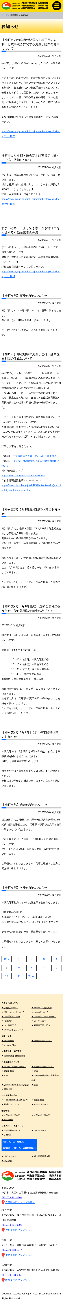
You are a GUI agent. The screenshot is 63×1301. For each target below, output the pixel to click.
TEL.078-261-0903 (12, 1225)
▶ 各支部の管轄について (42, 1066)
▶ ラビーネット (38, 1130)
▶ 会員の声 (7, 1021)
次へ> (31, 976)
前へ (6, 959)
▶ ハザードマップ (39, 1104)
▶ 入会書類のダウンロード (43, 1016)
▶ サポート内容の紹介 (41, 1008)
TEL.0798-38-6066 (12, 1275)
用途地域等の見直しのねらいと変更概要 (35, 456)
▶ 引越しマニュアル (11, 1104)
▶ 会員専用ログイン (11, 1130)
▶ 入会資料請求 (9, 1025)
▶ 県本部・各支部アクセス (14, 1066)
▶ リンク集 (7, 1161)
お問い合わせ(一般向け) (13, 1142)
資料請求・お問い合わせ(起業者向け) (18, 1148)
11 (19, 976)
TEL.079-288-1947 (12, 1250)
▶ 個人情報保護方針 (40, 1156)
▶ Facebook (7, 1119)
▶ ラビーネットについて (13, 1012)
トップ (4, 15)
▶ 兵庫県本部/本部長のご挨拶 (15, 1085)
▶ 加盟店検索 (8, 1071)
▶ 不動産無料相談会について (15, 1100)
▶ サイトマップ (9, 1156)
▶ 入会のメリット (10, 1008)
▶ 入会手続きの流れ (11, 1016)
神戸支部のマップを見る (18, 1230)
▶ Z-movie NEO (9, 1045)
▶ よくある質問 (38, 1021)
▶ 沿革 (34, 1071)
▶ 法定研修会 (8, 1040)
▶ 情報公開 (7, 1089)
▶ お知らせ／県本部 (11, 1115)
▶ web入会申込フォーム (13, 1030)
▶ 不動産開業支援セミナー (43, 1025)
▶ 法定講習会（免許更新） (14, 1056)
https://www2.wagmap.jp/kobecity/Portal (23, 475)
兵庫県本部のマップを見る (20, 1202)
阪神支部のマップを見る (18, 1280)
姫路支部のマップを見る (18, 1254)
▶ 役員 (34, 1085)
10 (6, 976)
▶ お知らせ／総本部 (40, 1115)
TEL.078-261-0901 (12, 1197)
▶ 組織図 (6, 1075)
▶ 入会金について (39, 1012)
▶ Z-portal (6, 1135)
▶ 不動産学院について (41, 1040)
